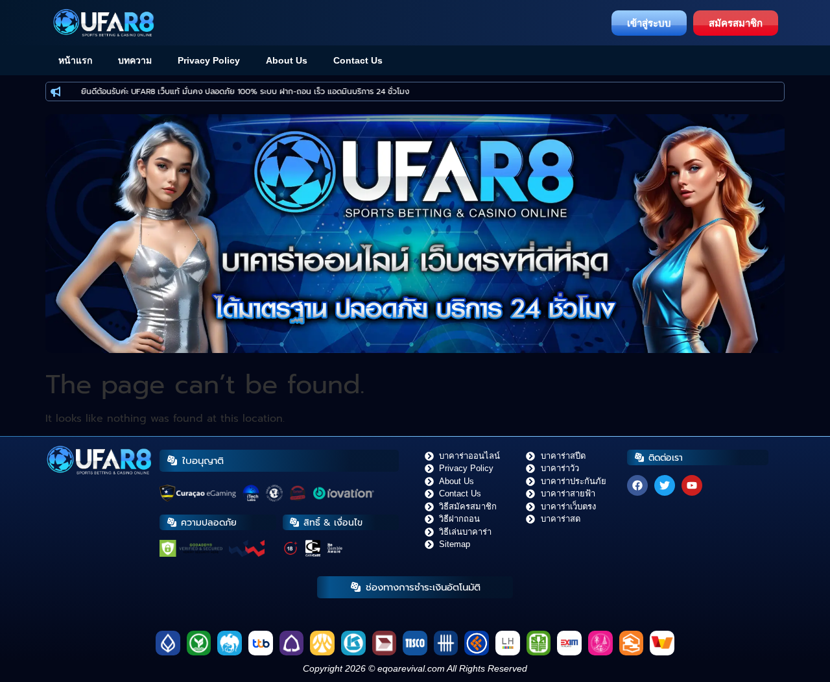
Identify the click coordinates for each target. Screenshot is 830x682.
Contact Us (358, 60)
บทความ (135, 60)
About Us (286, 60)
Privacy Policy (209, 60)
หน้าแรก (75, 60)
